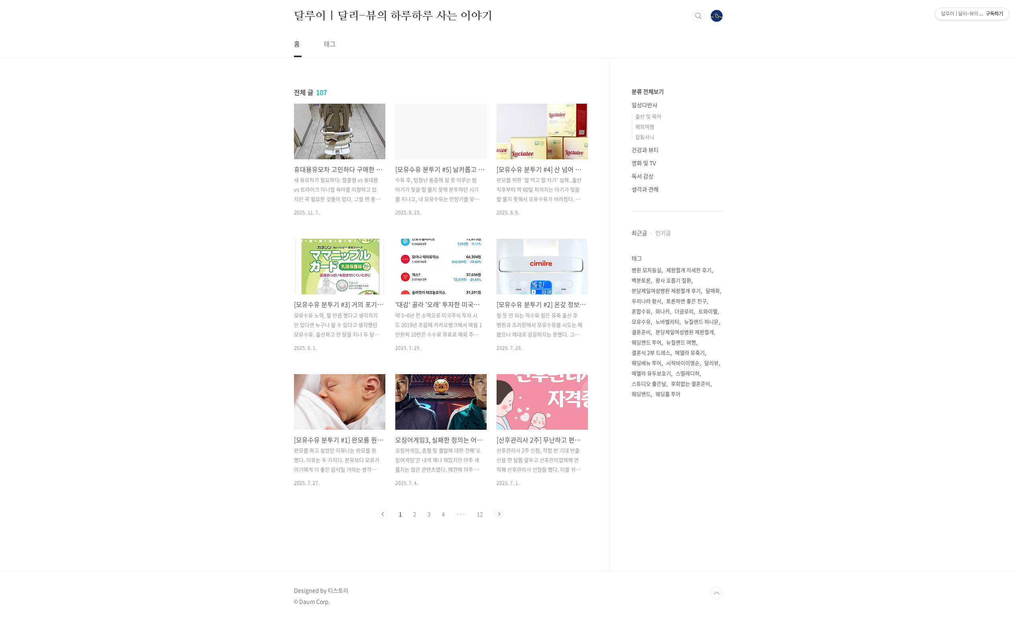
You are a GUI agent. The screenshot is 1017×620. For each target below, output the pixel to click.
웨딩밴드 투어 (646, 342)
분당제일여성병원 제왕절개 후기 (666, 290)
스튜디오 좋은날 (649, 383)
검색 (698, 16)
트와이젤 (707, 311)
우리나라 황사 (646, 301)
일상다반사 (644, 105)
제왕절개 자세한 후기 (689, 270)
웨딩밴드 (641, 394)
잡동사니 (644, 137)
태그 (330, 43)
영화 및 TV (644, 163)
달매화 (713, 290)
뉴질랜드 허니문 (701, 321)
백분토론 (641, 280)
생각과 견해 (645, 189)
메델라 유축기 (690, 352)
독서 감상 (643, 176)
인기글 (663, 233)
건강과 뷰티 (645, 150)
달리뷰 (711, 363)
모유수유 (641, 321)
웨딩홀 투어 (668, 394)
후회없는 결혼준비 (690, 383)
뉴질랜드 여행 (681, 342)
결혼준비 (641, 332)
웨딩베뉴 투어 (646, 363)
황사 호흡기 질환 (673, 280)
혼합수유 (641, 311)
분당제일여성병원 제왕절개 (684, 332)
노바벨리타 (667, 321)
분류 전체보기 (648, 91)
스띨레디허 (688, 373)
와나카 (662, 311)
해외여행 (644, 126)
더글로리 (684, 311)
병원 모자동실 (646, 270)
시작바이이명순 (683, 363)
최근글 (639, 233)
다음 (499, 514)
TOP (716, 593)
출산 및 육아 (648, 116)
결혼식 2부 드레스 (651, 352)
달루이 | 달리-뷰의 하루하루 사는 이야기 (393, 15)
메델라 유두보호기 (651, 373)
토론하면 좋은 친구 (686, 301)
